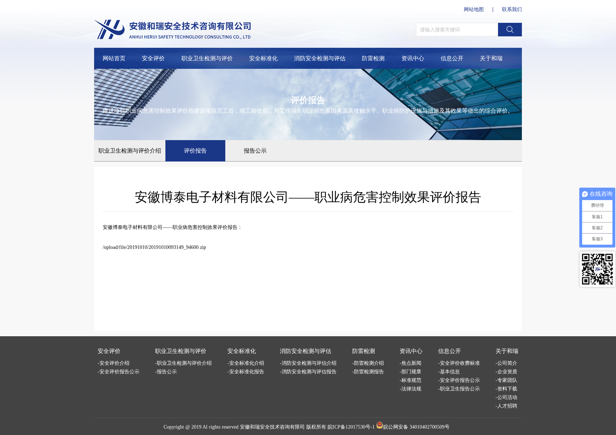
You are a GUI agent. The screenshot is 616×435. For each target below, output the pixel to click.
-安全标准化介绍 (245, 363)
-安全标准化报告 (245, 371)
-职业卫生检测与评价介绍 (183, 363)
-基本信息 (449, 371)
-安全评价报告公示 (118, 371)
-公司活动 (506, 397)
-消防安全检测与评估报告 (308, 371)
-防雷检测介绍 (368, 363)
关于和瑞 (491, 58)
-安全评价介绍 (113, 363)
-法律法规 (410, 389)
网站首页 (114, 58)
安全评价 (153, 58)
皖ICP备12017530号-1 (351, 427)
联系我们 (512, 9)
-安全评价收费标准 (459, 363)
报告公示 (255, 151)
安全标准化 (263, 58)
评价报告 (195, 151)
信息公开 (452, 58)
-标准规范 (410, 380)
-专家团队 (506, 380)
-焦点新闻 (410, 363)
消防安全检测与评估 (319, 58)
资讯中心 (412, 58)
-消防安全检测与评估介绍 (308, 363)
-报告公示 (166, 371)
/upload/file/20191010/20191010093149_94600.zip (154, 247)
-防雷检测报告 (368, 371)
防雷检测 (373, 58)
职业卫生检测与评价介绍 (129, 151)
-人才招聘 (506, 406)
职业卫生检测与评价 (207, 58)
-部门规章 (410, 371)
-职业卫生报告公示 (459, 389)
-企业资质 (506, 371)
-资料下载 (506, 389)
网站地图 (474, 9)
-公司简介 (506, 363)
